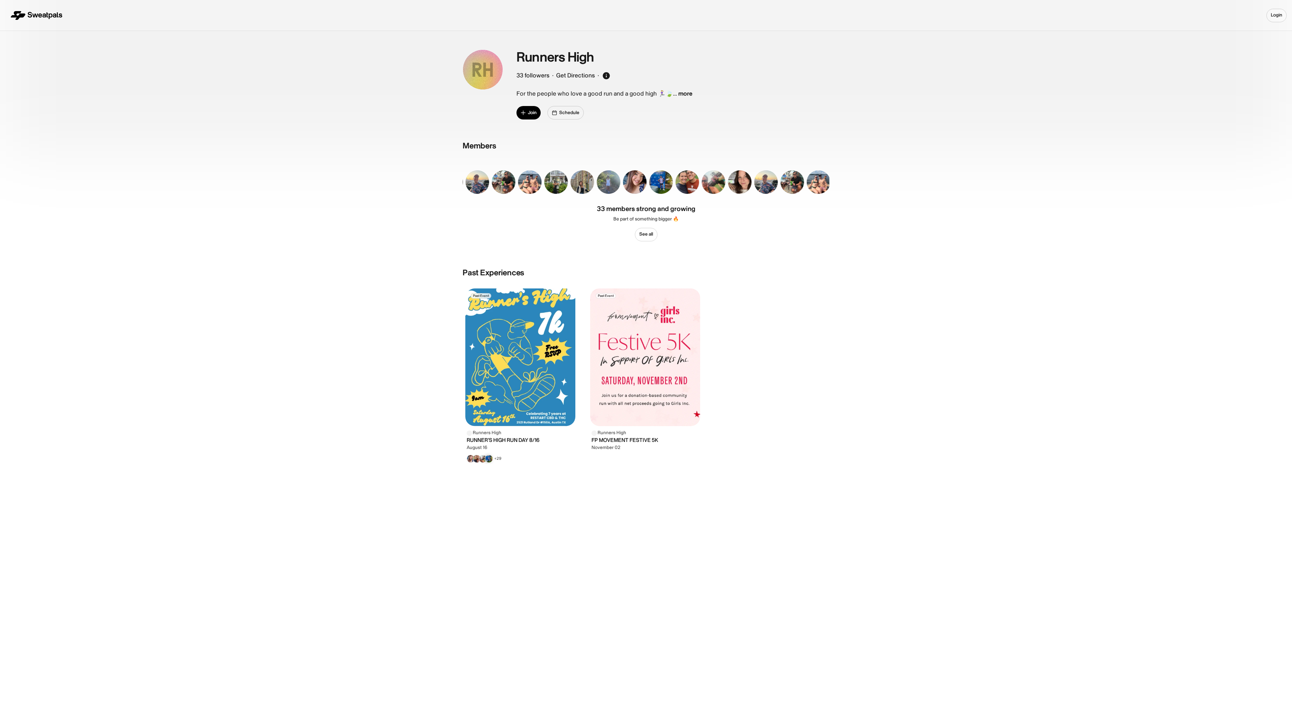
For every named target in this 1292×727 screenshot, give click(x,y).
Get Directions (575, 75)
